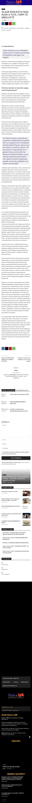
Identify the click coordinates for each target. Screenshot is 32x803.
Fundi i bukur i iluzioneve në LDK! (19, 394)
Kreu (3, 6)
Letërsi (4, 764)
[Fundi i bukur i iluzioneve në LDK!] (5, 396)
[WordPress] (26, 380)
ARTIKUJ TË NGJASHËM (8, 390)
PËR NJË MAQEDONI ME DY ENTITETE (11, 506)
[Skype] (16, 380)
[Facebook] (3, 23)
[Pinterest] (10, 23)
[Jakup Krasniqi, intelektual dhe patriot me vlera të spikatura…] (27, 787)
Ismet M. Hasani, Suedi (7, 537)
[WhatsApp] (13, 23)
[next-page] (5, 417)
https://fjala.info (16, 372)
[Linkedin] (15, 703)
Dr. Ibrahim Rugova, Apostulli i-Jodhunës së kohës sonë (13, 793)
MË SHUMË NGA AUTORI (22, 390)
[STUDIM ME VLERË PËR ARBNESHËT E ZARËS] (26, 523)
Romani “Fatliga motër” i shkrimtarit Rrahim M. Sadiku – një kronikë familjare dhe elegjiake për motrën (15, 478)
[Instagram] (9, 380)
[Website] (22, 380)
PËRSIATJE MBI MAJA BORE (11, 767)
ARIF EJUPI (4, 542)
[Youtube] (16, 383)
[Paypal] (12, 380)
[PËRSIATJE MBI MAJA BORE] (16, 756)
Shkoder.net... (5, 719)
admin (5, 20)
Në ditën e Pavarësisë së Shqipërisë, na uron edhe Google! (24, 359)
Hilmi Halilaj (5, 532)
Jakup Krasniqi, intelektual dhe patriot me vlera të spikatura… (12, 785)
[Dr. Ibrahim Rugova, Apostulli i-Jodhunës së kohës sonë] (27, 795)
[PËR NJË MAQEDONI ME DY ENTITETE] (5, 403)
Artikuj (6, 6)
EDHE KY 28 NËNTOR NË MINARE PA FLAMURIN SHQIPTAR (8, 359)
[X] (6, 23)
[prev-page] (2, 417)
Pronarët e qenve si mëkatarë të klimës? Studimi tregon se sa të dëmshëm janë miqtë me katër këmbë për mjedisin (12, 778)
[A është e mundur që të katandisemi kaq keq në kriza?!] (5, 411)
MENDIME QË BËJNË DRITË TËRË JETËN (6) (18, 542)
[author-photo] (16, 367)
